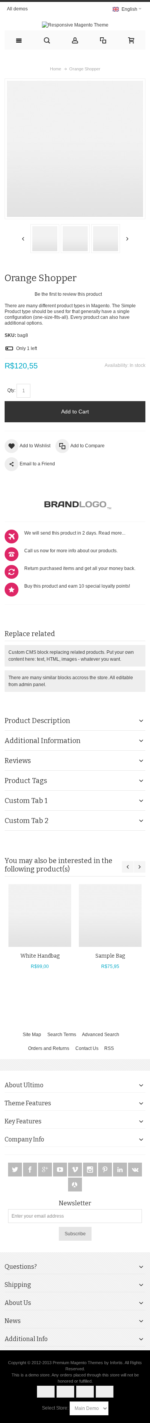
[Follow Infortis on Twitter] (15, 1169)
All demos (17, 9)
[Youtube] (60, 1169)
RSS (109, 1048)
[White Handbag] (39, 915)
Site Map (32, 1034)
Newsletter (75, 1203)
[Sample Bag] (110, 915)
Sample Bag (110, 956)
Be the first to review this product (68, 294)
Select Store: (55, 1408)
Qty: (11, 390)
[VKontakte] (135, 1169)
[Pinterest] (105, 1169)
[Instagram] (90, 1169)
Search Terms (61, 1034)
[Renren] (75, 1184)
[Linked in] (120, 1169)
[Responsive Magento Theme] (75, 25)
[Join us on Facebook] (30, 1169)
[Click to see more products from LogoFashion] (75, 504)
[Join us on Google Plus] (45, 1169)
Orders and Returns (48, 1048)
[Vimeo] (75, 1169)
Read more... (111, 533)
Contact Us (86, 1048)
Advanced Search (100, 1034)
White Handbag (40, 956)
